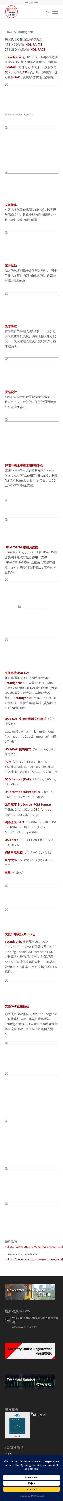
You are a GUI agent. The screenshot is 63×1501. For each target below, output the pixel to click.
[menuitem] (46, 11)
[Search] (46, 11)
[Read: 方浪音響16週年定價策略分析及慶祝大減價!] (8, 1319)
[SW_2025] (26, 11)
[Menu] (53, 11)
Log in (8, 1453)
